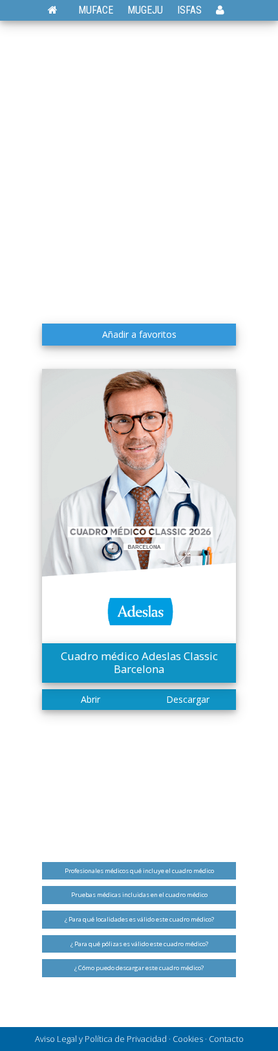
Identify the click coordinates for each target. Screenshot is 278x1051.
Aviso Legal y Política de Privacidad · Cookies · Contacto (139, 1039)
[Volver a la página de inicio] (59, 10)
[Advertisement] (139, 171)
